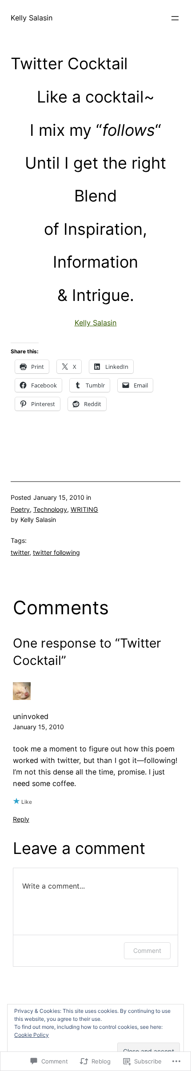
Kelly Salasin (32, 17)
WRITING (84, 509)
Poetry (20, 509)
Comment (147, 950)
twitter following (56, 552)
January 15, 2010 (38, 727)
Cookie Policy (31, 1034)
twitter (20, 552)
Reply (21, 819)
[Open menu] (175, 18)
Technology (50, 509)
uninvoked (30, 716)
